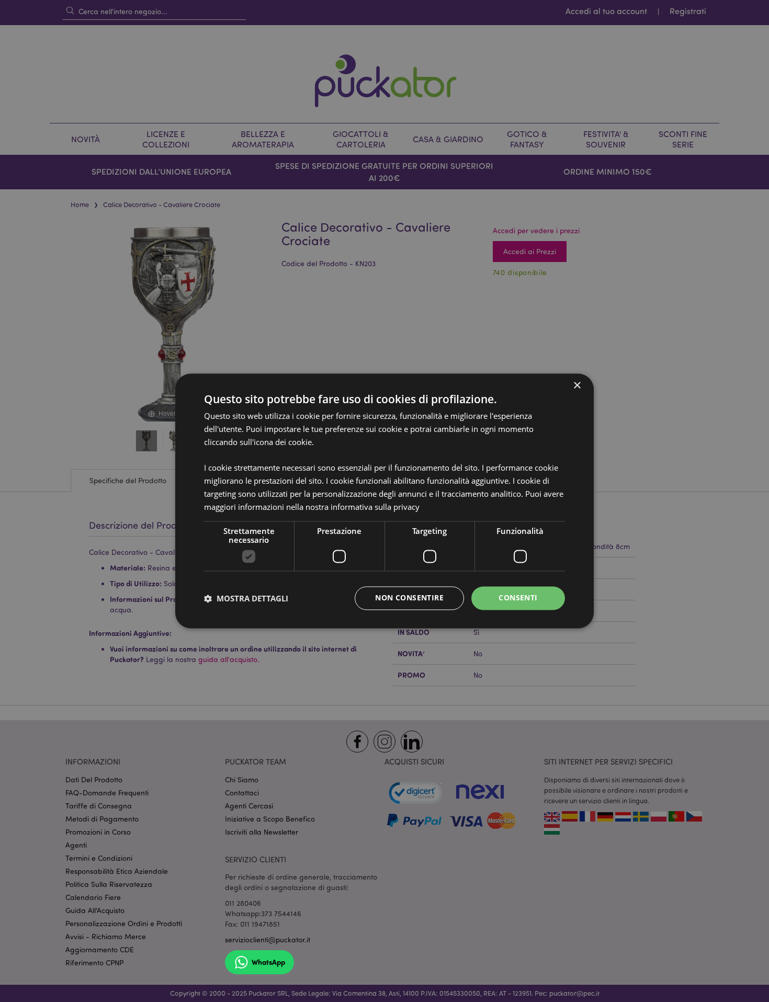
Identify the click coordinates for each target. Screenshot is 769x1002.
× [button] (577, 386)
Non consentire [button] (409, 598)
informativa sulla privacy (375, 507)
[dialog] (384, 501)
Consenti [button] (518, 598)
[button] (246, 598)
